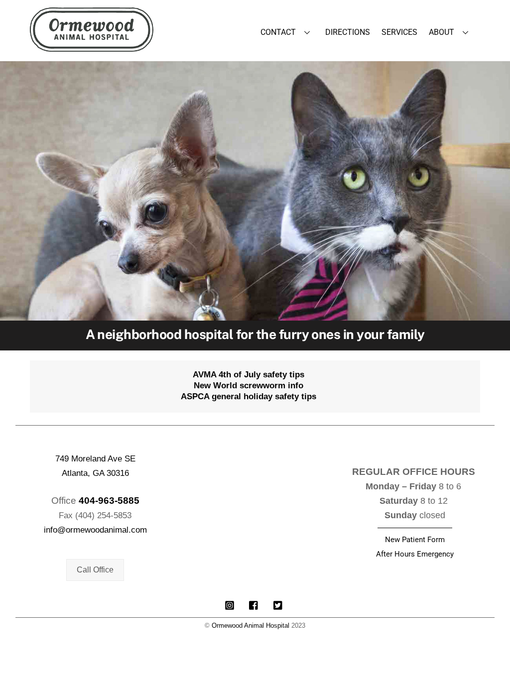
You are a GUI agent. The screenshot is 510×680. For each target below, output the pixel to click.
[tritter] (278, 604)
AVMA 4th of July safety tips (248, 374)
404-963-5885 (109, 500)
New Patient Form (415, 539)
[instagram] (230, 604)
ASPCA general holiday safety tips (248, 396)
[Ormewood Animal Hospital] (91, 46)
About (441, 32)
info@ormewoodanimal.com (95, 530)
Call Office (95, 570)
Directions (347, 32)
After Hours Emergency (415, 554)
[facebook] (254, 604)
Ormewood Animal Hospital (250, 625)
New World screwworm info (248, 385)
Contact (278, 32)
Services (399, 32)
